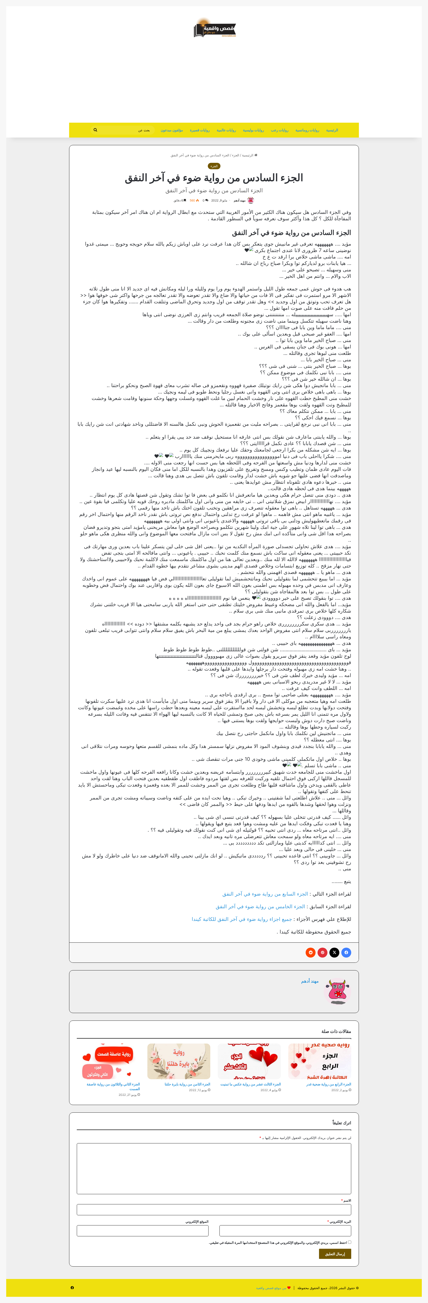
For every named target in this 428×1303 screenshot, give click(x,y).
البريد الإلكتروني (339, 1221)
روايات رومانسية (307, 130)
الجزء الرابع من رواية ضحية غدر (328, 1084)
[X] (334, 953)
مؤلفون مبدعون (172, 130)
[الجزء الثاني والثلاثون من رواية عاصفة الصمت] (108, 1061)
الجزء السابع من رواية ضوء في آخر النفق (265, 894)
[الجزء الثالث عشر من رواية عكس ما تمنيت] (249, 1061)
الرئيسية (332, 130)
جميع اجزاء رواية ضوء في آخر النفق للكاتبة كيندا (242, 919)
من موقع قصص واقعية (271, 1288)
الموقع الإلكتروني (197, 1221)
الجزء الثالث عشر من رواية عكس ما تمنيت (250, 1084)
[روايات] (214, 27)
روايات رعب (280, 130)
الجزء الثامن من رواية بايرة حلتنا (187, 1084)
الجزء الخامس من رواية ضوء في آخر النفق (260, 906)
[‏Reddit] (311, 953)
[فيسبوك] (346, 953)
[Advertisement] (317, 83)
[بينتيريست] (322, 953)
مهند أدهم (239, 200)
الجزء (235, 155)
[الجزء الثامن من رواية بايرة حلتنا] (179, 1061)
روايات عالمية (226, 130)
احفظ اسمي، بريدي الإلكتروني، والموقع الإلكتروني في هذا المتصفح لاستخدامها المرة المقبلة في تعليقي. (278, 1243)
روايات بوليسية (253, 130)
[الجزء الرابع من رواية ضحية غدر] (319, 1061)
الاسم (346, 1200)
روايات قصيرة (200, 130)
